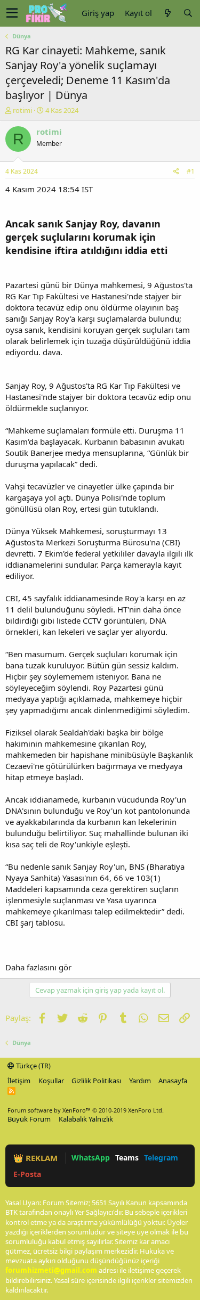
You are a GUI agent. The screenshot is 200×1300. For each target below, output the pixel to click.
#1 (191, 171)
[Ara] (188, 13)
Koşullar (51, 1080)
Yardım (140, 1080)
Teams (127, 1157)
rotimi (22, 110)
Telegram (161, 1157)
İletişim (18, 1080)
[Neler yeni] (167, 13)
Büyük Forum (29, 1119)
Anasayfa (172, 1080)
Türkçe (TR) (32, 1065)
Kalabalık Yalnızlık (86, 1119)
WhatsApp (90, 1157)
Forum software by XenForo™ (85, 1110)
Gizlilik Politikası (96, 1080)
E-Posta (27, 1174)
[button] (12, 13)
